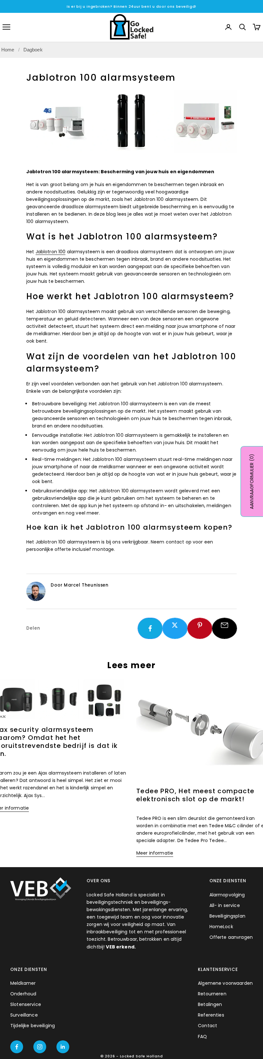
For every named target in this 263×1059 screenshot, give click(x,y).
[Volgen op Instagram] (40, 1047)
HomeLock (221, 926)
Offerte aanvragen (231, 937)
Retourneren (212, 994)
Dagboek (33, 49)
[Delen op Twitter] (175, 625)
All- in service (224, 905)
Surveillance (24, 1015)
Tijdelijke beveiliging (32, 1025)
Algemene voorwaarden (225, 983)
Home (7, 49)
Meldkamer (23, 983)
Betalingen (210, 1004)
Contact (207, 1025)
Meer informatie (154, 853)
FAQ (202, 1036)
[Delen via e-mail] (224, 625)
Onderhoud (23, 994)
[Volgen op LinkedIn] (63, 1047)
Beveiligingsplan (227, 916)
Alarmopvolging (227, 895)
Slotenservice (25, 1004)
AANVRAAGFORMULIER (252, 481)
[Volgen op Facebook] (16, 1047)
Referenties (211, 1015)
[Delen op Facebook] (150, 628)
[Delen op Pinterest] (200, 625)
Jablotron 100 (51, 251)
